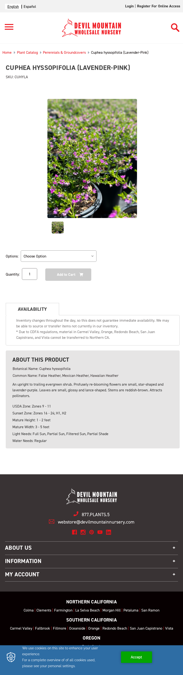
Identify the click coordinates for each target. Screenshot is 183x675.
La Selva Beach (87, 610)
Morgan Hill (111, 610)
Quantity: (13, 274)
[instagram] (83, 532)
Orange (94, 628)
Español (30, 6)
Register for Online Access (158, 6)
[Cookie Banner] (91, 660)
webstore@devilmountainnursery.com (96, 522)
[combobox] (13, 6)
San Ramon (150, 610)
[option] (29, 6)
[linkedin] (108, 532)
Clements (43, 610)
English (13, 6)
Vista (169, 628)
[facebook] (74, 532)
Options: (12, 256)
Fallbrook (42, 628)
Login (129, 6)
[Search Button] (175, 25)
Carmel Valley (21, 628)
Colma (29, 610)
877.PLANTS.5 (96, 514)
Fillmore (59, 628)
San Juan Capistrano (146, 628)
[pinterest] (91, 532)
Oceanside (77, 628)
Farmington (63, 610)
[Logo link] (6, 29)
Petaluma (130, 610)
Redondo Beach (114, 628)
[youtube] (99, 532)
